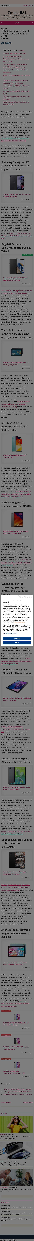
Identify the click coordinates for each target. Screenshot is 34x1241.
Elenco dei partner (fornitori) (10, 633)
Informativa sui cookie (20, 622)
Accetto (17, 642)
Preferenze (17, 638)
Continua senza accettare (25, 596)
